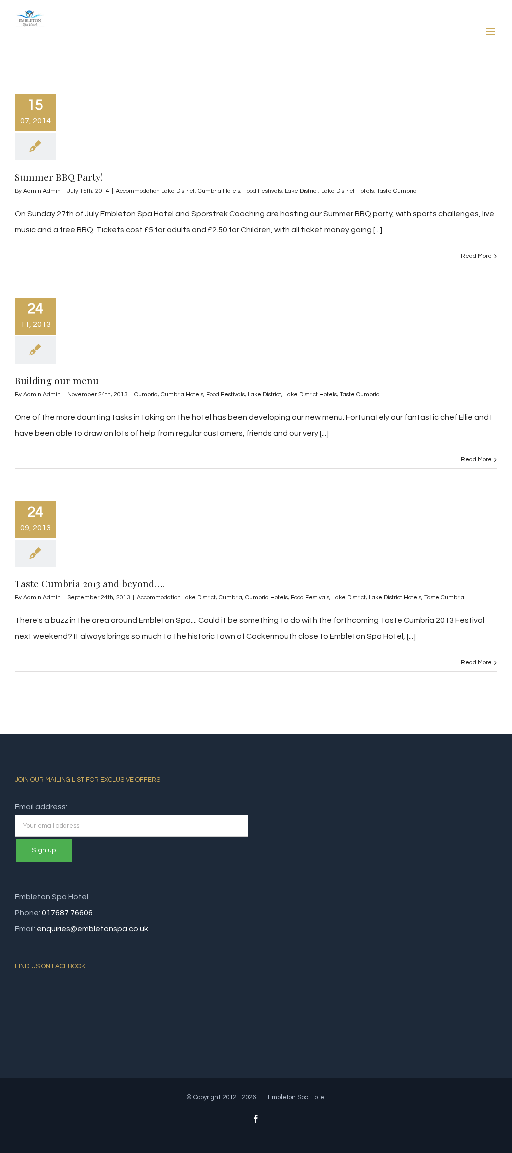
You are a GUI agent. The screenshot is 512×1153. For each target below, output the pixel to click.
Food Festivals (263, 191)
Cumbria (146, 394)
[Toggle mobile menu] (491, 31)
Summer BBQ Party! (59, 176)
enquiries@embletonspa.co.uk (92, 929)
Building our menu (57, 380)
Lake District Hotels (348, 191)
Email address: (41, 807)
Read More (476, 256)
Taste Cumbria (397, 191)
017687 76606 (67, 913)
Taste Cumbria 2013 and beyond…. (89, 583)
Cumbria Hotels (219, 191)
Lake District (301, 191)
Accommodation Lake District (155, 191)
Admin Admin (42, 191)
